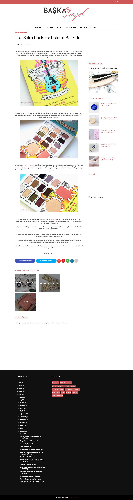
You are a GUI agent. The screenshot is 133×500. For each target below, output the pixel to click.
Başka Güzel (20, 44)
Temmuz (23, 417)
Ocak (22, 434)
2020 (20, 385)
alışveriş (77, 389)
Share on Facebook (26, 260)
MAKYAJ (49, 27)
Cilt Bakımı (55, 383)
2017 (20, 394)
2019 (20, 388)
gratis (63, 392)
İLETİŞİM (93, 27)
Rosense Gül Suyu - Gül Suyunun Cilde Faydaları (108, 131)
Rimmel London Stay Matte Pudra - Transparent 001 (109, 118)
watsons (74, 392)
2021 (20, 382)
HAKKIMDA (83, 27)
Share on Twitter (47, 260)
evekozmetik (56, 392)
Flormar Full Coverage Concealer (30, 479)
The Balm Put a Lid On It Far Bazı (30, 476)
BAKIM (59, 27)
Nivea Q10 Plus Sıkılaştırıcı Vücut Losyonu (108, 145)
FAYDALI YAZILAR (69, 386)
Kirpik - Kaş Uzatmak (26, 444)
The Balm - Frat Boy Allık (27, 457)
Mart (22, 428)
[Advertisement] (104, 45)
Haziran (22, 419)
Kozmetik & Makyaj (58, 389)
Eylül (22, 411)
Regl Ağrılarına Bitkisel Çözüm (29, 441)
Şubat (22, 431)
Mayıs (22, 422)
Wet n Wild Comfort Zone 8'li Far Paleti (32, 482)
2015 (20, 400)
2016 (20, 397)
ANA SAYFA (38, 27)
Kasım (22, 405)
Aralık (22, 402)
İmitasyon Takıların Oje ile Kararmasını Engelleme (108, 158)
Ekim (22, 408)
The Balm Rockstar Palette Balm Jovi (31, 449)
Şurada (39, 219)
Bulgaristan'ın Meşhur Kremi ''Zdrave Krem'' (109, 104)
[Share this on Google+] (59, 261)
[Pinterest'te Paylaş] (76, 261)
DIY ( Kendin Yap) (65, 383)
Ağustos (23, 414)
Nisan (22, 425)
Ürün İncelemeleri (21, 32)
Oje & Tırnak (69, 389)
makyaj (68, 392)
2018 (20, 391)
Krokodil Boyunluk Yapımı (28, 464)
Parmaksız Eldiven (25, 446)
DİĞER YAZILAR (71, 27)
